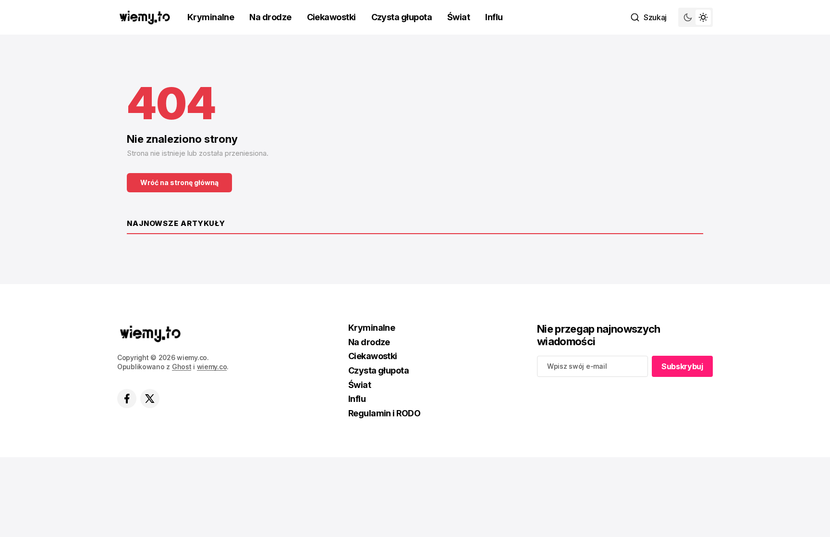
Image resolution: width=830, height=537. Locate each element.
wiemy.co (212, 366)
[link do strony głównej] (144, 17)
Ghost (182, 366)
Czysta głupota (401, 17)
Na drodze (270, 17)
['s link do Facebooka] (126, 398)
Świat (458, 17)
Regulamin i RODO (384, 413)
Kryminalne (210, 17)
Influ (493, 17)
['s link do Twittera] (149, 398)
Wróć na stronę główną (179, 182)
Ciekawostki (331, 17)
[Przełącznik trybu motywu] (695, 17)
